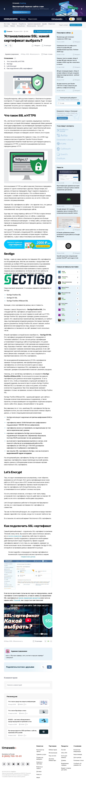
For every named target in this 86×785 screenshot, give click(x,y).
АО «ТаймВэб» (12, 771)
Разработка (22, 24)
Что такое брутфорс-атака (17, 710)
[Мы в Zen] (28, 764)
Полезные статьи (79, 760)
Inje (62, 298)
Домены (63, 760)
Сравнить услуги (41, 754)
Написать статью (75, 25)
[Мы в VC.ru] (23, 764)
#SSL (27, 54)
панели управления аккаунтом (29, 598)
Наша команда (78, 754)
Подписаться (62, 118)
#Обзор (23, 54)
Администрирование (34, 24)
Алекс (63, 319)
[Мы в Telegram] (4, 764)
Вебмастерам (53, 749)
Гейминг (12, 26)
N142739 (13, 775)
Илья (62, 308)
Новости (14, 24)
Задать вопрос (63, 25)
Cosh (62, 314)
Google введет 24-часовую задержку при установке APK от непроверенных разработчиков (67, 211)
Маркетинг (51, 24)
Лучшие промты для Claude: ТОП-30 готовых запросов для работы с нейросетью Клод (67, 85)
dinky (63, 271)
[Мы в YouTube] (14, 764)
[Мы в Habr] (18, 764)
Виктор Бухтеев (65, 292)
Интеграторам (53, 752)
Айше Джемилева (67, 282)
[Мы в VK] (9, 764)
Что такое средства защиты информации (21, 701)
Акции (38, 777)
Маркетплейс (32, 19)
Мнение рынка (31, 26)
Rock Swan (64, 303)
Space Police (65, 287)
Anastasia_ (65, 276)
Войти (79, 19)
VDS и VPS (64, 752)
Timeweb (17, 600)
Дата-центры (77, 757)
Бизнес (6, 26)
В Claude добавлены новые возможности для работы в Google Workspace (68, 234)
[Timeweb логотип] (17, 748)
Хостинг (63, 749)
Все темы (7, 24)
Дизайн (44, 24)
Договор (38, 771)
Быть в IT (40, 26)
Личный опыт (21, 26)
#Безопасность (35, 54)
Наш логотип (52, 755)
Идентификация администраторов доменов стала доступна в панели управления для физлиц (68, 187)
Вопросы (23, 19)
